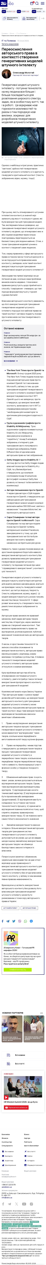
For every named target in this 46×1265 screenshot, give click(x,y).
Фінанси (5, 1138)
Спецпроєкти (7, 1146)
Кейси (29, 1156)
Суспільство (7, 1142)
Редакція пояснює (34, 1165)
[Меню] (43, 3)
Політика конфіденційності (9, 1176)
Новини (7, 333)
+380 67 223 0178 (9, 1185)
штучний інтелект (10, 908)
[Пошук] (37, 3)
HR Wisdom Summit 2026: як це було (21, 1102)
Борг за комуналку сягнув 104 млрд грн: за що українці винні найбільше (22, 336)
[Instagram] (31, 1204)
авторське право (29, 908)
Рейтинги (28, 1142)
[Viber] (19, 921)
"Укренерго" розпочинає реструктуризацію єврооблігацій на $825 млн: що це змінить (23, 355)
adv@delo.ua (7, 1187)
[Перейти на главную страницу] (3, 3)
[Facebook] (2, 921)
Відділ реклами (30, 1171)
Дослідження (10, 1165)
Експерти (9, 1156)
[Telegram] (7, 921)
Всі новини (9, 361)
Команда (5, 1171)
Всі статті (19, 1063)
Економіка (6, 1134)
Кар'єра (27, 1138)
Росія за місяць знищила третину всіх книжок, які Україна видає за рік (20, 346)
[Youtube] (24, 1204)
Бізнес (26, 1134)
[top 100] (11, 3)
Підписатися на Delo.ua (17, 1107)
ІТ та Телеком (9, 40)
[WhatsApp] (25, 921)
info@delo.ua (7, 1197)
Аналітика (9, 1160)
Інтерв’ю (30, 1160)
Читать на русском (10, 44)
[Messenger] (31, 921)
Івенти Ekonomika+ (31, 1146)
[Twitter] (14, 921)
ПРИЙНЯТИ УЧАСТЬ (17, 969)
